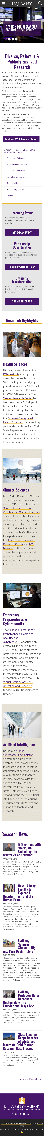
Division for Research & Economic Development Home (19, 151)
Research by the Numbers (18, 189)
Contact (10, 196)
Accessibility (25, 1129)
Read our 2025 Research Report (21, 139)
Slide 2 (9, 39)
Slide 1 (6, 39)
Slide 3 (13, 39)
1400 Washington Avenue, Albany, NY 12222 (16, 1123)
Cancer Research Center (18, 398)
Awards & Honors (14, 183)
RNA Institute (11, 374)
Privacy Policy (34, 1129)
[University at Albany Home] (22, 3)
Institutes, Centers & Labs (18, 177)
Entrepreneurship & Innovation (20, 164)
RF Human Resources (16, 171)
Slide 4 (16, 39)
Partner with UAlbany (22, 267)
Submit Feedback (22, 301)
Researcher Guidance (16, 158)
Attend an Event (22, 232)
